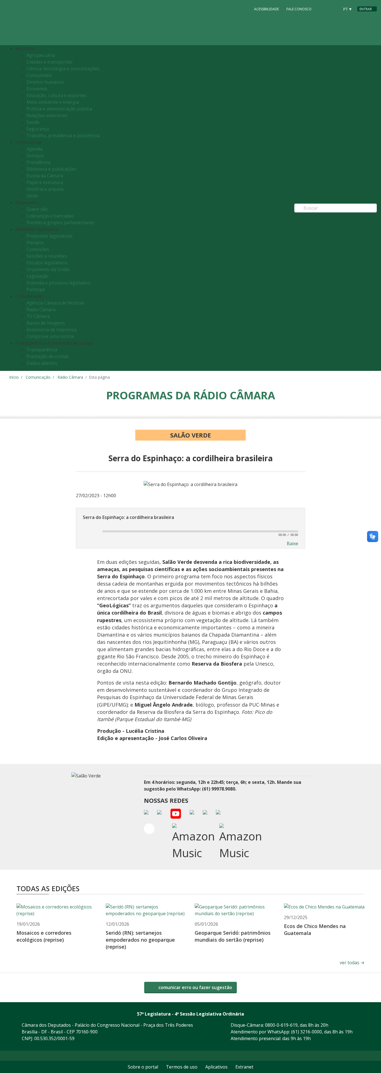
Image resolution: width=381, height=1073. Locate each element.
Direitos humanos (45, 82)
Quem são (37, 209)
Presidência (38, 162)
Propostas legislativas (49, 236)
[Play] (89, 531)
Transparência (41, 350)
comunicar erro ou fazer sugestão (194, 987)
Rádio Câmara (41, 309)
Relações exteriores (46, 115)
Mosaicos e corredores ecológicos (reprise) (43, 936)
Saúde (32, 122)
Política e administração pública (59, 109)
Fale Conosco (299, 9)
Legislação (37, 276)
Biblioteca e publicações (51, 169)
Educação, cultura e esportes (56, 95)
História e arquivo (45, 189)
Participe (35, 289)
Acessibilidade (266, 9)
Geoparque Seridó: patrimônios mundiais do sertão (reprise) (233, 936)
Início (14, 377)
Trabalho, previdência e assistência (63, 135)
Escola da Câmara (44, 176)
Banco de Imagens (45, 323)
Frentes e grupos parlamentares (60, 222)
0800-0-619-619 (281, 1025)
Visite (32, 196)
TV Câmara (38, 316)
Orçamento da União (48, 269)
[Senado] (333, 8)
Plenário (35, 243)
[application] (190, 531)
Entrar (366, 9)
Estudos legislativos (47, 263)
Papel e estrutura (44, 182)
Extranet (244, 1067)
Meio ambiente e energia (52, 102)
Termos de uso (181, 1067)
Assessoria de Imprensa (51, 330)
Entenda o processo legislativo (58, 283)
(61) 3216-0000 (306, 1032)
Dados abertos (41, 363)
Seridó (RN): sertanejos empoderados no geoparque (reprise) (140, 939)
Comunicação (38, 377)
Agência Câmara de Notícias (55, 303)
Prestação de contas (47, 356)
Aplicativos (216, 1067)
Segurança (37, 129)
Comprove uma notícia (50, 336)
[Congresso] (322, 8)
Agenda (34, 149)
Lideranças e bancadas (50, 216)
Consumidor (39, 75)
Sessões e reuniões (46, 256)
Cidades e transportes (49, 62)
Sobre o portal (143, 1067)
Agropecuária (40, 55)
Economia (36, 89)
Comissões (37, 249)
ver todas (352, 963)
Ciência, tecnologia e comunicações (63, 69)
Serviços (35, 156)
